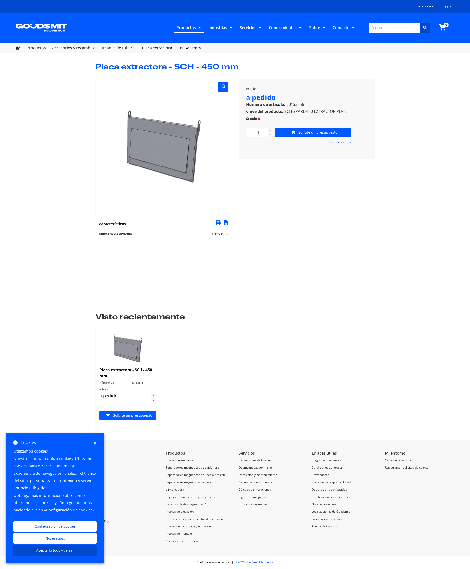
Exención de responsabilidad (331, 482)
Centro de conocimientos (256, 482)
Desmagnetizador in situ (255, 467)
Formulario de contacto (327, 519)
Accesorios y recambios (182, 541)
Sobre (314, 27)
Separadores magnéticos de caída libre (192, 467)
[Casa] (41, 27)
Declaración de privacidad (329, 489)
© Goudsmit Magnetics (254, 562)
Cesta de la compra (398, 460)
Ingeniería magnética (253, 497)
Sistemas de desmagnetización (187, 504)
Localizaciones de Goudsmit (331, 512)
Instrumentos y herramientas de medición (194, 519)
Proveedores (320, 475)
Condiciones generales (327, 467)
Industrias (217, 27)
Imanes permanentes (180, 460)
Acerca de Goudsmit (325, 526)
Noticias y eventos (324, 504)
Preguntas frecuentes (326, 460)
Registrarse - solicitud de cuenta (406, 467)
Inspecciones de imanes (255, 460)
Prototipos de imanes (253, 504)
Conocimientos (283, 27)
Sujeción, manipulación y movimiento (191, 497)
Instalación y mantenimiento (258, 475)
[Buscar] (425, 28)
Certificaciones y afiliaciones (331, 497)
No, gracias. (55, 538)
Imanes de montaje (179, 534)
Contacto (341, 27)
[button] (226, 222)
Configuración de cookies (55, 526)
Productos (186, 27)
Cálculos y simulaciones (255, 489)
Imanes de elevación (180, 512)
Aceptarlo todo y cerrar (55, 550)
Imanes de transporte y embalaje (188, 526)
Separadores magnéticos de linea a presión (195, 475)
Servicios (248, 27)
